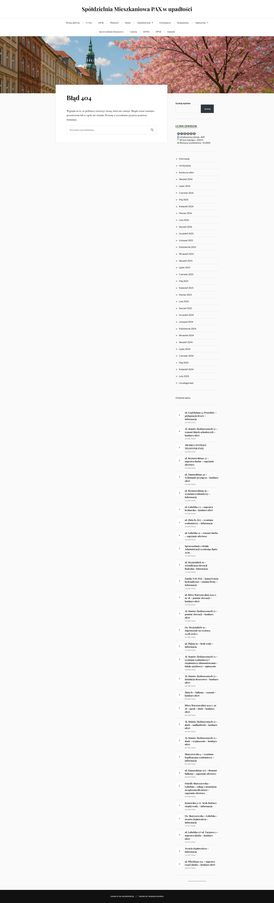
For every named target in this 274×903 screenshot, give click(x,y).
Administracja (144, 22)
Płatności (114, 22)
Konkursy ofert (186, 172)
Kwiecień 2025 (186, 287)
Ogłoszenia (200, 22)
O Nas (89, 22)
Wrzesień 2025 (186, 253)
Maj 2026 (183, 199)
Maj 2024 (183, 362)
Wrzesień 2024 (186, 335)
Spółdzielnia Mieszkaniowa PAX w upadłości (137, 9)
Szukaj (207, 108)
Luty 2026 (184, 220)
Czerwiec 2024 (186, 355)
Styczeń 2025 (185, 308)
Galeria (133, 31)
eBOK (101, 22)
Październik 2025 (187, 247)
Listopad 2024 (186, 321)
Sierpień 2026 (186, 179)
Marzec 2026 (185, 213)
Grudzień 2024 (186, 315)
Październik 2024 (187, 328)
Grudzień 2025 (186, 233)
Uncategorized (186, 383)
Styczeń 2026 (185, 226)
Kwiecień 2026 (186, 206)
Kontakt (171, 31)
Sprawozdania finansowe (111, 31)
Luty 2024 (184, 376)
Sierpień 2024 (186, 342)
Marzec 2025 (185, 294)
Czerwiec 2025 (186, 274)
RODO (146, 31)
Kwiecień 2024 (186, 369)
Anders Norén (156, 896)
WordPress (128, 896)
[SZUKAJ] (152, 130)
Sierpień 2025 (186, 260)
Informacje (184, 158)
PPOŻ (158, 31)
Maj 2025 (183, 281)
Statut (128, 22)
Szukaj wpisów (183, 103)
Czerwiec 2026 (186, 192)
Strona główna (73, 22)
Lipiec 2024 (184, 349)
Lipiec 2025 (184, 267)
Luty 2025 (184, 301)
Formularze (165, 22)
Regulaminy (183, 22)
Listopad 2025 (186, 240)
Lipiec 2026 (184, 186)
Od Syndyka (185, 165)
